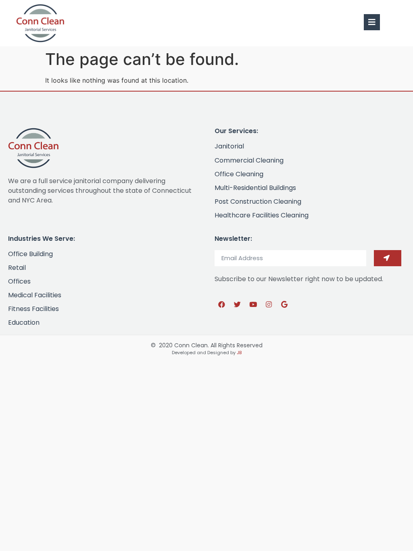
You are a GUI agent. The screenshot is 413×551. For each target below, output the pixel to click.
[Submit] (387, 258)
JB (239, 352)
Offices (19, 281)
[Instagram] (268, 304)
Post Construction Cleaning (258, 201)
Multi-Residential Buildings (255, 187)
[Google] (284, 304)
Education (24, 322)
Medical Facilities (34, 295)
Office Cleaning (239, 174)
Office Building (30, 254)
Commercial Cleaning (249, 160)
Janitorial (229, 146)
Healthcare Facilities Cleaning (262, 215)
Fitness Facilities (33, 308)
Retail (17, 267)
